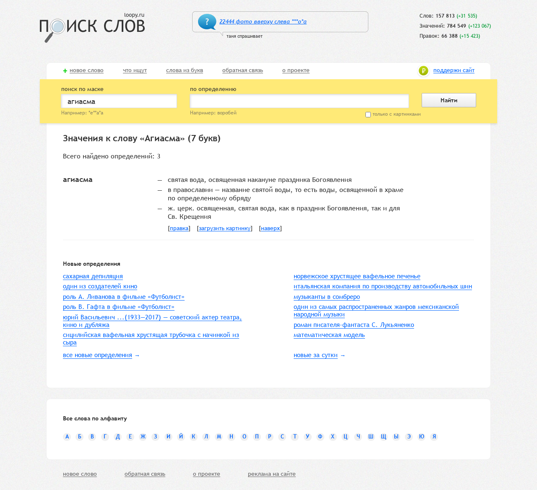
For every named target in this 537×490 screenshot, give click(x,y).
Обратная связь (242, 70)
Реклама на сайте (272, 474)
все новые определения (97, 354)
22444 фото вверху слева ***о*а (263, 21)
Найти (449, 100)
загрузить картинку (224, 228)
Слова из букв (184, 70)
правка (179, 228)
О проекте (296, 70)
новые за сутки (316, 354)
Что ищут (135, 70)
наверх (270, 228)
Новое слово (87, 70)
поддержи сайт (453, 70)
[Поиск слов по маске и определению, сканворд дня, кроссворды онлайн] (92, 28)
